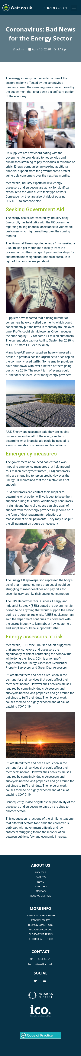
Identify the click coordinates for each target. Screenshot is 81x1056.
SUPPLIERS (40, 886)
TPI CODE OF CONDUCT (40, 929)
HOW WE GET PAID (40, 895)
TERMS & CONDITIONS (40, 924)
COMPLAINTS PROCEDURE (40, 915)
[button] (74, 8)
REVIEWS (41, 891)
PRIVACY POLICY (40, 920)
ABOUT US (40, 872)
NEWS (40, 881)
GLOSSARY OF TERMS (41, 934)
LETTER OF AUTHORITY (40, 939)
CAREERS (41, 877)
